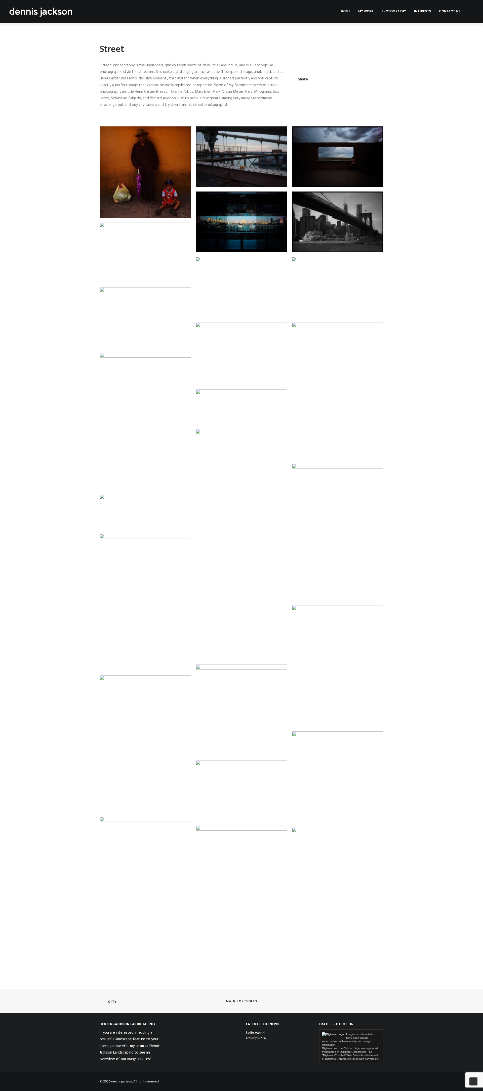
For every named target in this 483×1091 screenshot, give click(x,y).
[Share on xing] (372, 79)
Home (345, 11)
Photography (393, 11)
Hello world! (255, 1033)
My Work (365, 11)
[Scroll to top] (473, 1081)
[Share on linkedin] (352, 79)
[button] (471, 11)
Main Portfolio (241, 1001)
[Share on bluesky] (366, 79)
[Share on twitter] (333, 79)
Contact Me (449, 11)
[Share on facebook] (326, 79)
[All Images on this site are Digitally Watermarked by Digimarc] (333, 1034)
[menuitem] (345, 11)
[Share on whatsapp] (359, 79)
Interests (422, 11)
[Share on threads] (339, 79)
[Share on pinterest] (346, 79)
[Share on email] (379, 79)
